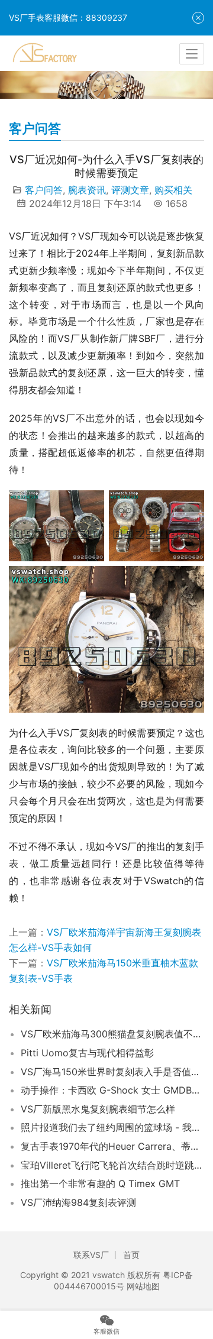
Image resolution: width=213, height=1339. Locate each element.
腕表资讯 (87, 190)
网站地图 (143, 1286)
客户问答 (44, 190)
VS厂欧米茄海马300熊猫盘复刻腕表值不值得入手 (112, 1034)
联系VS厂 (91, 1255)
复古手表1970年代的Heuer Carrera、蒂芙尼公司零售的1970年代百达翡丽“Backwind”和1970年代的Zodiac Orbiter (112, 1146)
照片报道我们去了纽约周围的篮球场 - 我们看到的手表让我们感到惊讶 (112, 1127)
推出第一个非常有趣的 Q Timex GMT (100, 1183)
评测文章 (130, 190)
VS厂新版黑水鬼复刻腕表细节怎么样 (98, 1109)
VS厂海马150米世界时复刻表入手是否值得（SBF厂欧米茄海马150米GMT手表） (112, 1072)
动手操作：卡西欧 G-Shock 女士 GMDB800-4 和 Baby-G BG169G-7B (112, 1090)
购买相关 (173, 190)
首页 (131, 1255)
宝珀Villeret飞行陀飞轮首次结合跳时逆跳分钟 (112, 1165)
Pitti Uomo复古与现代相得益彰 (87, 1053)
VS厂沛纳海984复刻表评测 (78, 1202)
